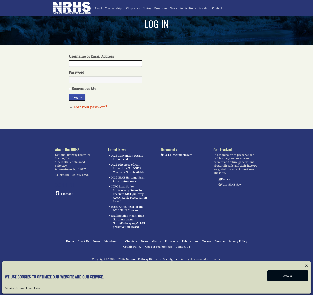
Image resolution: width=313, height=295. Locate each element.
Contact (217, 8)
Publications (187, 8)
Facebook (67, 193)
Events (203, 8)
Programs (160, 8)
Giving (147, 8)
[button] (306, 265)
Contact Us (183, 246)
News (173, 8)
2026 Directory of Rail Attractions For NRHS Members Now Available (127, 168)
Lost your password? (90, 107)
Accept (287, 275)
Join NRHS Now (232, 184)
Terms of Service (213, 241)
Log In (77, 97)
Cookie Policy (132, 246)
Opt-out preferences (14, 288)
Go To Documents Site (177, 154)
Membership (113, 8)
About (98, 8)
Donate (225, 179)
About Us (83, 241)
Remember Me (84, 88)
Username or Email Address (91, 56)
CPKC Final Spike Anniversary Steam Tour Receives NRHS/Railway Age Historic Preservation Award (129, 194)
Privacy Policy (33, 288)
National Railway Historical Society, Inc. (152, 259)
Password (76, 72)
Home (70, 241)
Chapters (132, 8)
